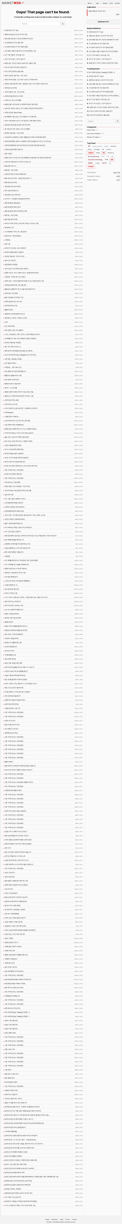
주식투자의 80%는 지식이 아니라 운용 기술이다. (19, 433)
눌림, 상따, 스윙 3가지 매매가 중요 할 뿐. (17, 437)
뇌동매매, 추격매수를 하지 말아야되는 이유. (18, 544)
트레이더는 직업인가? (11, 1094)
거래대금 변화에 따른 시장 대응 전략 (15, 285)
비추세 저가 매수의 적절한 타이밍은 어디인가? (18, 770)
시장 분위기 (8, 1070)
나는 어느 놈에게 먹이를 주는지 (14, 610)
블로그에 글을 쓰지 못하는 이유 (14, 297)
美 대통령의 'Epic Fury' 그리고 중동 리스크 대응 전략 (20, 117)
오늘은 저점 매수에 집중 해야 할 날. (15, 675)
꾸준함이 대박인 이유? (11, 1090)
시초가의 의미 (9, 889)
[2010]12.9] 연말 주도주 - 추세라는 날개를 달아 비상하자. (22, 1107)
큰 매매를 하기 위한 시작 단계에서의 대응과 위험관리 (20, 338)
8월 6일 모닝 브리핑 (11, 182)
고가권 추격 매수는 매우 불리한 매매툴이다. (18, 581)
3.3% (6, 322)
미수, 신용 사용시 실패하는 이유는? (15, 499)
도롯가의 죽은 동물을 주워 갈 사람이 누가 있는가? (19, 667)
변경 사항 (7, 244)
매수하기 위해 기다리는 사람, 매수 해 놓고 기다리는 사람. (22, 223)
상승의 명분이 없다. (10, 1033)
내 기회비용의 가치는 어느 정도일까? (16, 232)
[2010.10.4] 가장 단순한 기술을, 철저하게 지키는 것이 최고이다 (24, 1144)
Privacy (67, 1219)
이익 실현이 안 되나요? (11, 729)
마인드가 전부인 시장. (11, 593)
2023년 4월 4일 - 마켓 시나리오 (14, 256)
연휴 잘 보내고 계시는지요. (13, 1008)
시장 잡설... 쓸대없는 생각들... (13, 359)
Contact (117, 3)
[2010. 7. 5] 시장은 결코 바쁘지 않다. (16, 1164)
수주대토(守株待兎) (11, 1131)
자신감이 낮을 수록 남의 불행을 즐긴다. (16, 671)
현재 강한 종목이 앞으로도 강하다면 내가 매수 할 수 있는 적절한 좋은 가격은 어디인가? (31, 536)
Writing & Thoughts (93, 137)
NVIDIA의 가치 (9, 227)
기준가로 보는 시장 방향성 (12, 482)
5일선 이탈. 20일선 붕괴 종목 (13, 663)
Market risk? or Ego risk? (13, 384)
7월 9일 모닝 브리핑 (11, 88)
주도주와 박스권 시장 (11, 404)
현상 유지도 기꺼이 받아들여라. (14, 634)
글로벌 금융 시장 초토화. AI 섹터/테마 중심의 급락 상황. (21, 104)
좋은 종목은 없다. (10, 1078)
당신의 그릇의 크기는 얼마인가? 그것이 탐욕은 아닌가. (21, 684)
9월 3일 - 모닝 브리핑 (11, 215)
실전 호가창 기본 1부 (11, 967)
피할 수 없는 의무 (10, 1049)
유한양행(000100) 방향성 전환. (14, 511)
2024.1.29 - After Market (13, 236)
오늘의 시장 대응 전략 (11, 1020)
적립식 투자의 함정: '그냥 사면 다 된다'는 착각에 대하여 (21, 80)
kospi (98, 153)
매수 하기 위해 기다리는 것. (13, 347)
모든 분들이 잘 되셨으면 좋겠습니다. (15, 371)
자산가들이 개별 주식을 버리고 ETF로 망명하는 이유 (20, 51)
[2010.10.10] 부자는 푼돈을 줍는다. (15, 1127)
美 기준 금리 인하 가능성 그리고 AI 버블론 (17, 129)
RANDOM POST (103, 22)
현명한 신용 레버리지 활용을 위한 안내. (16, 955)
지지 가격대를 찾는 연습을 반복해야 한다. (17, 564)
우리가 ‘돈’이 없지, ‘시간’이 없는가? (100, 59)
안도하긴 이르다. (10, 651)
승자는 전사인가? (10, 873)
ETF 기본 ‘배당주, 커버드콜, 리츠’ (99, 55)
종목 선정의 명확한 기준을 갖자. (14, 552)
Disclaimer (55, 1219)
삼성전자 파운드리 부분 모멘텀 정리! (15, 174)
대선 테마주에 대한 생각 (12, 589)
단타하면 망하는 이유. (11, 306)
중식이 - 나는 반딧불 (11, 388)
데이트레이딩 (113, 146)
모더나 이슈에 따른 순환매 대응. (14, 449)
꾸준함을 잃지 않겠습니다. (12, 996)
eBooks (105, 3)
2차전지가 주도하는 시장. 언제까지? (15, 248)
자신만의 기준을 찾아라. (12, 638)
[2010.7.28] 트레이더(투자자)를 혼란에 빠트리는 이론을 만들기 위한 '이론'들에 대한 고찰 (31, 1177)
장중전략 (90, 153)
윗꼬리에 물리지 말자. (11, 1082)
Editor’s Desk (91, 130)
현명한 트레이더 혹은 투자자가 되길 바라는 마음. (19, 392)
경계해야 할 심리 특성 (11, 733)
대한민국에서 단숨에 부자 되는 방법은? (16, 885)
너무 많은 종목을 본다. (11, 577)
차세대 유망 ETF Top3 (12, 30)
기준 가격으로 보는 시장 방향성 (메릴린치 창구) (19, 782)
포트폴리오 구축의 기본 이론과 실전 (15, 926)
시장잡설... (8, 240)
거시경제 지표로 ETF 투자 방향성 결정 (16, 47)
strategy (97, 149)
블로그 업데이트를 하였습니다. (14, 523)
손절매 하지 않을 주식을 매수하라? (15, 700)
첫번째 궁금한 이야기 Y (12, 942)
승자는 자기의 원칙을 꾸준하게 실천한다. (17, 458)
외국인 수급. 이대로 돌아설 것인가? (15, 918)
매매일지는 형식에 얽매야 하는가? (15, 314)
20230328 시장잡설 (11, 264)
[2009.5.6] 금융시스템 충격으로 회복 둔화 (18, 1185)
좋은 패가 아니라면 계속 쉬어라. (14, 988)
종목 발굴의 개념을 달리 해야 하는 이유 (16, 881)
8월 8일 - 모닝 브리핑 (11, 170)
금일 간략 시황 (9, 495)
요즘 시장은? (8, 154)
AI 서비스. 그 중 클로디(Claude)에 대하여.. (17, 199)
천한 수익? (8, 848)
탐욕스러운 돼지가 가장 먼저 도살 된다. (16, 897)
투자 (89, 146)
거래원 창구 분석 (10, 963)
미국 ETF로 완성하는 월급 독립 (14, 71)
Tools (111, 3)
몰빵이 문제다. (9, 762)
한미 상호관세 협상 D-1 (12, 191)
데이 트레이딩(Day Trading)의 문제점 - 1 (17, 1016)
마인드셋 (90, 149)
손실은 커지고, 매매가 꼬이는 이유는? (16, 831)
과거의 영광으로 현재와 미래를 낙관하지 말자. (18, 840)
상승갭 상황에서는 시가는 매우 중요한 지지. (18, 548)
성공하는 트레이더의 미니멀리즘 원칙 (16, 901)
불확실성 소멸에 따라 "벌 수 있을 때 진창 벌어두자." (20, 289)
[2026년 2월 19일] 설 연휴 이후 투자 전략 (17, 125)
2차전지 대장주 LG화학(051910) (15, 519)
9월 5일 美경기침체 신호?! (13, 207)
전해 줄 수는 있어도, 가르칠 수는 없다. (16, 318)
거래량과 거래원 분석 (11, 959)
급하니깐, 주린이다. (10, 260)
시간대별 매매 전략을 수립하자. (14, 503)
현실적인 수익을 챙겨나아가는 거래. (15, 573)
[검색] (62, 24)
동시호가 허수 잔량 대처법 (12, 905)
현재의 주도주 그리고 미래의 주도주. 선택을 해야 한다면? (22, 273)
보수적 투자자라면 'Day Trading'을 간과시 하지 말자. (20, 355)
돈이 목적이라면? (10, 326)
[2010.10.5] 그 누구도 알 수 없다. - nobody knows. (20, 1140)
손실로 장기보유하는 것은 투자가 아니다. (17, 860)
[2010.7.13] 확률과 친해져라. (13, 1156)
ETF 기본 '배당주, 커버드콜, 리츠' (15, 55)
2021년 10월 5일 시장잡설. (13, 343)
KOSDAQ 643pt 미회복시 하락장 (15, 984)
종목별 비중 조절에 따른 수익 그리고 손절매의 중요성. (21, 429)
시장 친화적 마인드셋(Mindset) (14, 425)
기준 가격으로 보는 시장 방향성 (14, 470)
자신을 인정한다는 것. (11, 585)
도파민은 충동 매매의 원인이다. (14, 149)
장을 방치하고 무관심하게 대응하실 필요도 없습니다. (20, 766)
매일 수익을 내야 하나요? (12, 725)
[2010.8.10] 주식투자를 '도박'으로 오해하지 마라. (20, 1148)
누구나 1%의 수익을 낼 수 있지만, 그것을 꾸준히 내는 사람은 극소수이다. (26, 597)
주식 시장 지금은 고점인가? (13, 532)
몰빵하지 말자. (9, 310)
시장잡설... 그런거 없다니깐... (13, 367)
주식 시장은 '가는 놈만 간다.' (13, 1197)
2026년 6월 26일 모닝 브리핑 (14, 96)
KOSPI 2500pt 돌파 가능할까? (14, 252)
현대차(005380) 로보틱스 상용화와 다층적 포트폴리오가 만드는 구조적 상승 (28, 141)
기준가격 (104, 163)
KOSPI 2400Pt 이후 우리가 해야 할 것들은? (18, 844)
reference (110, 153)
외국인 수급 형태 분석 (11, 893)
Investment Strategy (95, 159)
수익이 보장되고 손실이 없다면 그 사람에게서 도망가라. (21, 408)
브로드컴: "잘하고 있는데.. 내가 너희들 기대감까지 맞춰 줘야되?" (24, 108)
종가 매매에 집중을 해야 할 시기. (14, 540)
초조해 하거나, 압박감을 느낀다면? (15, 910)
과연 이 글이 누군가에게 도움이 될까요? (16, 269)
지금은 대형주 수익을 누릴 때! (13, 922)
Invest (103, 156)
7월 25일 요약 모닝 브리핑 (13, 186)
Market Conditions (97, 146)
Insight (47, 1219)
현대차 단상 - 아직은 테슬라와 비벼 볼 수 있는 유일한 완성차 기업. (24, 281)
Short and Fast (10, 877)
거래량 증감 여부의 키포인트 (13, 946)
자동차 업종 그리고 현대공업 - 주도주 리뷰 (17, 486)
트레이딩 (90, 163)
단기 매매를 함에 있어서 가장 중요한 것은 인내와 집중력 (21, 560)
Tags (97, 3)
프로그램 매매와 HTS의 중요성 (14, 971)
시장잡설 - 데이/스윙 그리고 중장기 (15, 277)
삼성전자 (106, 146)
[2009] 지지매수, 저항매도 (13, 1189)
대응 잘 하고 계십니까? (11, 1074)
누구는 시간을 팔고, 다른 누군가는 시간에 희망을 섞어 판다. (22, 334)
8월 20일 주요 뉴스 (10, 166)
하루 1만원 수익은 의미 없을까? (14, 330)
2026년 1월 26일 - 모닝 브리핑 (14, 133)
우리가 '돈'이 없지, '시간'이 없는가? (15, 59)
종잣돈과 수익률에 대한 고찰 (13, 643)
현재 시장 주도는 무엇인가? (13, 601)
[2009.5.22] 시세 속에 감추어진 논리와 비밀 (18, 1181)
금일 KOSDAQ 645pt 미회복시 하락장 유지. (18, 979)
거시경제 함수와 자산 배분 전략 (14, 43)
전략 (103, 149)
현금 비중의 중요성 (10, 659)
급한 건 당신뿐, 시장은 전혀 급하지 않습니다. (18, 852)
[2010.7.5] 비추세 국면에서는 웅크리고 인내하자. (19, 1168)
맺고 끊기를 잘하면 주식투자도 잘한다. (16, 679)
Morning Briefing (93, 156)
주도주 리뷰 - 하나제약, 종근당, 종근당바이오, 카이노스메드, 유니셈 (25, 515)
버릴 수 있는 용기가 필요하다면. (14, 688)
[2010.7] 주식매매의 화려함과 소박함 (16, 1152)
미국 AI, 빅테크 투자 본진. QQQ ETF (16, 67)
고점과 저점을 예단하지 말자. (13, 445)
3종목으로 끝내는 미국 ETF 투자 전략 (16, 34)
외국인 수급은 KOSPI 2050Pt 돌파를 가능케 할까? (20, 930)
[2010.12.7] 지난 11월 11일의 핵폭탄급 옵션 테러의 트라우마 (23, 1111)
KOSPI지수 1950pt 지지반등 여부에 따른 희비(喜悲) (21, 1201)
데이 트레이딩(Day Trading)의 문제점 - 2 (17, 1012)
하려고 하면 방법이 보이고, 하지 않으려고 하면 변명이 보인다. (23, 121)
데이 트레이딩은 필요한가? (13, 696)
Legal (61, 1219)
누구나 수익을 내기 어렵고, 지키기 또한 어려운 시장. (20, 1205)
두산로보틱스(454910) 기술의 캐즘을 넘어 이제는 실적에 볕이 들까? (25, 137)
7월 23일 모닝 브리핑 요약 (13, 195)
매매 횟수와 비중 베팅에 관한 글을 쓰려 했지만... (19, 351)
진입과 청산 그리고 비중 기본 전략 (15, 934)
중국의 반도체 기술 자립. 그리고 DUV (16, 76)
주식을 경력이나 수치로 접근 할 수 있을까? (17, 692)
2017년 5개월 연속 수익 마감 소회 (15, 856)
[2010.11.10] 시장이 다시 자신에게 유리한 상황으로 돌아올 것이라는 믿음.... (27, 1115)
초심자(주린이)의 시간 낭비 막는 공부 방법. (17, 421)
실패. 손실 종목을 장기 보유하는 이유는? (17, 836)
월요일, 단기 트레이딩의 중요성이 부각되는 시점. (19, 396)
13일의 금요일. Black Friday (13, 112)
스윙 (112, 156)
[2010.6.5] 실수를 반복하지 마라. (15, 1172)
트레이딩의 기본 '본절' (11, 293)
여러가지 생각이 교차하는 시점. (14, 605)
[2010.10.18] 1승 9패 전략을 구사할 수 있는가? (19, 1119)
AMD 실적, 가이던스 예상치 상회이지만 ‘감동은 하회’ (104, 63)
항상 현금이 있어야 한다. (12, 380)
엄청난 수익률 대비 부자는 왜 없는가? (16, 1103)
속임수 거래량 (9, 938)
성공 (110, 163)
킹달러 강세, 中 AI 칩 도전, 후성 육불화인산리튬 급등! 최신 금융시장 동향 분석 (28, 158)
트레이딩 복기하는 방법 (12, 400)
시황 (103, 153)
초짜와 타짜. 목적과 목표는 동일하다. (16, 811)
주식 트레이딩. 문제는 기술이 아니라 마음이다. (18, 527)
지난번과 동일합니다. (11, 647)
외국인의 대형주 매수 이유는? (13, 1099)
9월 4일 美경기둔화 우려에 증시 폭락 (16, 211)
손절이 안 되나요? (10, 721)
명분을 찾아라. (9, 622)
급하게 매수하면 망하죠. (12, 704)
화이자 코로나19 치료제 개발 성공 (15, 462)
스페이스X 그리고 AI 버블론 (13, 100)
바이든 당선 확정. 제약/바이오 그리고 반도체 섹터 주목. (21, 466)
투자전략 (90, 167)
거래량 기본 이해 (10, 951)
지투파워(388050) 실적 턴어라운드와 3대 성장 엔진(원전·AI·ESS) (25, 145)
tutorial (108, 149)
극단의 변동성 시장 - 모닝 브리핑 (14, 92)
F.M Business (9, 412)
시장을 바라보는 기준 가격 (12, 708)
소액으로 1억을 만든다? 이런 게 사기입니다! (18, 162)
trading (97, 163)
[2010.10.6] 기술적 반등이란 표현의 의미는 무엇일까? (21, 1136)
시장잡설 (7, 556)
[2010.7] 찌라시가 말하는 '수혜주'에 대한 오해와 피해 (21, 1160)
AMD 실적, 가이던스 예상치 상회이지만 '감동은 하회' (20, 63)
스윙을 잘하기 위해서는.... (12, 417)
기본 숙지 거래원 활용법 (12, 914)
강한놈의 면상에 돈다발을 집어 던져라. (16, 630)
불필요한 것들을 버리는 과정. (13, 375)
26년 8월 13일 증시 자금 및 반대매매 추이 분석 (19, 39)
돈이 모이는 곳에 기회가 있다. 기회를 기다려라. (19, 441)
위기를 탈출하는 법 (10, 655)
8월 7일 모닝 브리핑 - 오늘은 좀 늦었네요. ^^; (18, 178)
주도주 (106, 159)
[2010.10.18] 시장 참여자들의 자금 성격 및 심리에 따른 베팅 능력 (24, 1123)
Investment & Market (93, 133)
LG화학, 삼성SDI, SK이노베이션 (14, 507)
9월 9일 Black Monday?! (12, 203)
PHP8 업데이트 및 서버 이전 (13, 302)
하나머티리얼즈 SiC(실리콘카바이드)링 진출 (18, 490)
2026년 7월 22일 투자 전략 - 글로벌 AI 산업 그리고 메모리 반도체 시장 (26, 84)
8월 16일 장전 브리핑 (11, 219)
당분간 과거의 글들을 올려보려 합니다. (16, 626)
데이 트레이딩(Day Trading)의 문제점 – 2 (101, 72)
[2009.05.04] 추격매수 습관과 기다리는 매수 (19, 1193)
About (90, 3)
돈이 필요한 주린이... (11, 363)
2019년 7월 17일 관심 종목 (13, 618)
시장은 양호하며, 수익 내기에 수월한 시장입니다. (19, 864)
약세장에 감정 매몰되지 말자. (13, 790)
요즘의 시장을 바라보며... (12, 614)
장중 (112, 160)
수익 (108, 156)
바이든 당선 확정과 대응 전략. (13, 474)
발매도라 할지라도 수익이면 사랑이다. (16, 569)
